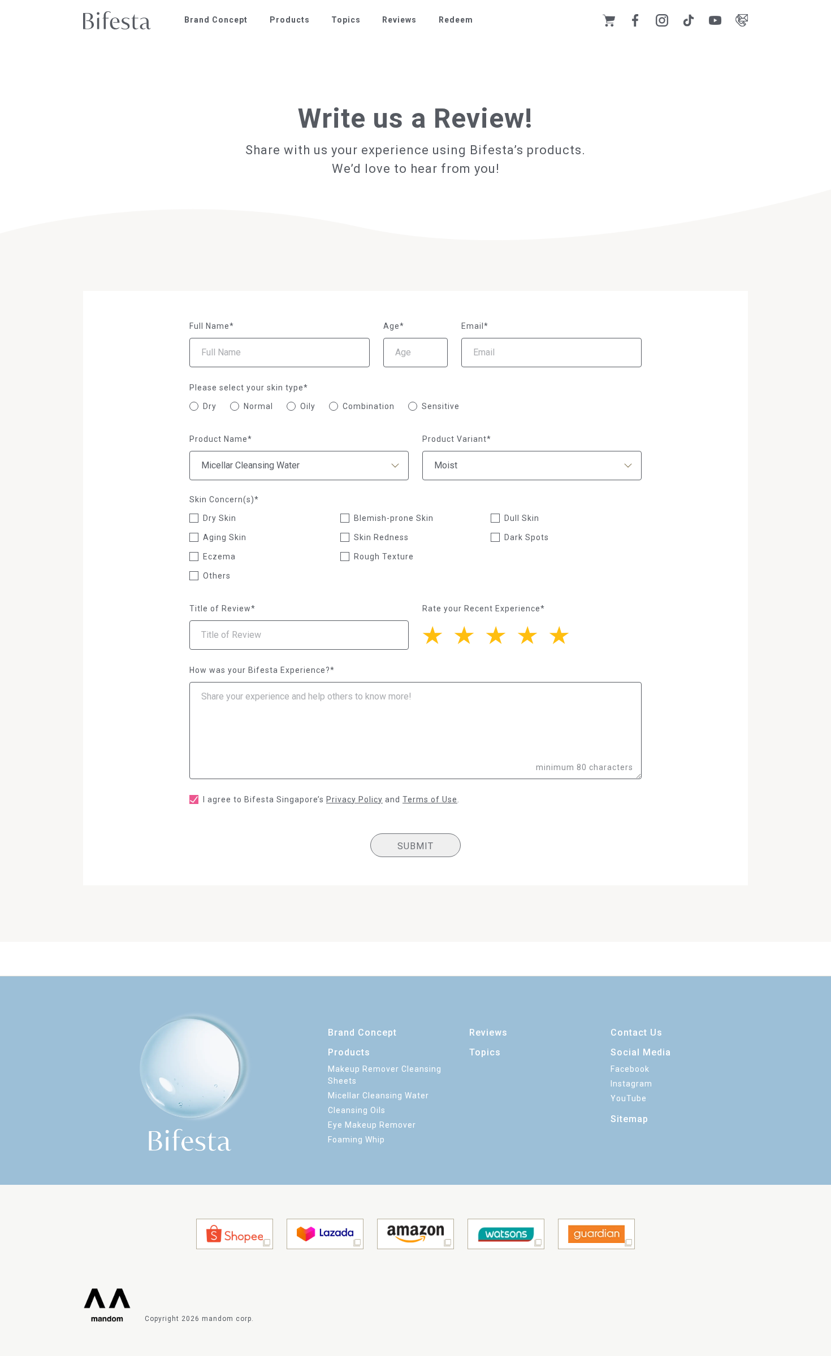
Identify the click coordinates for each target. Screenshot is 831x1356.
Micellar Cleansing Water (378, 1095)
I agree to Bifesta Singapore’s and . (331, 799)
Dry (210, 406)
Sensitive (441, 406)
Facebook (630, 1069)
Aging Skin (224, 537)
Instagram (631, 1083)
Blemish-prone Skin (394, 518)
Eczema (219, 556)
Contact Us (637, 1032)
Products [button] (290, 19)
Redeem (456, 19)
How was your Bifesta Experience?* (262, 670)
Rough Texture (384, 556)
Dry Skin (219, 518)
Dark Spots (526, 537)
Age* (393, 326)
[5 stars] (438, 633)
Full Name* (211, 326)
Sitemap (629, 1119)
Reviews (399, 19)
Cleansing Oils (357, 1110)
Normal (258, 406)
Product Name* (220, 439)
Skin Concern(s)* (224, 499)
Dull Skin (521, 518)
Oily (307, 406)
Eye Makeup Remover (372, 1124)
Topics (346, 19)
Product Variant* (456, 439)
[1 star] (565, 633)
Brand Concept (216, 19)
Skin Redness (381, 537)
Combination (369, 406)
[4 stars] (470, 633)
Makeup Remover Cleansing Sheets (385, 1074)
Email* (474, 326)
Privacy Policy (354, 799)
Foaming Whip (356, 1139)
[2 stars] (533, 633)
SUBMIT (415, 846)
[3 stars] (501, 633)
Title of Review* (222, 608)
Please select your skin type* (248, 387)
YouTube (629, 1098)
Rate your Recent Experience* (483, 608)
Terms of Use (429, 799)
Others (217, 575)
